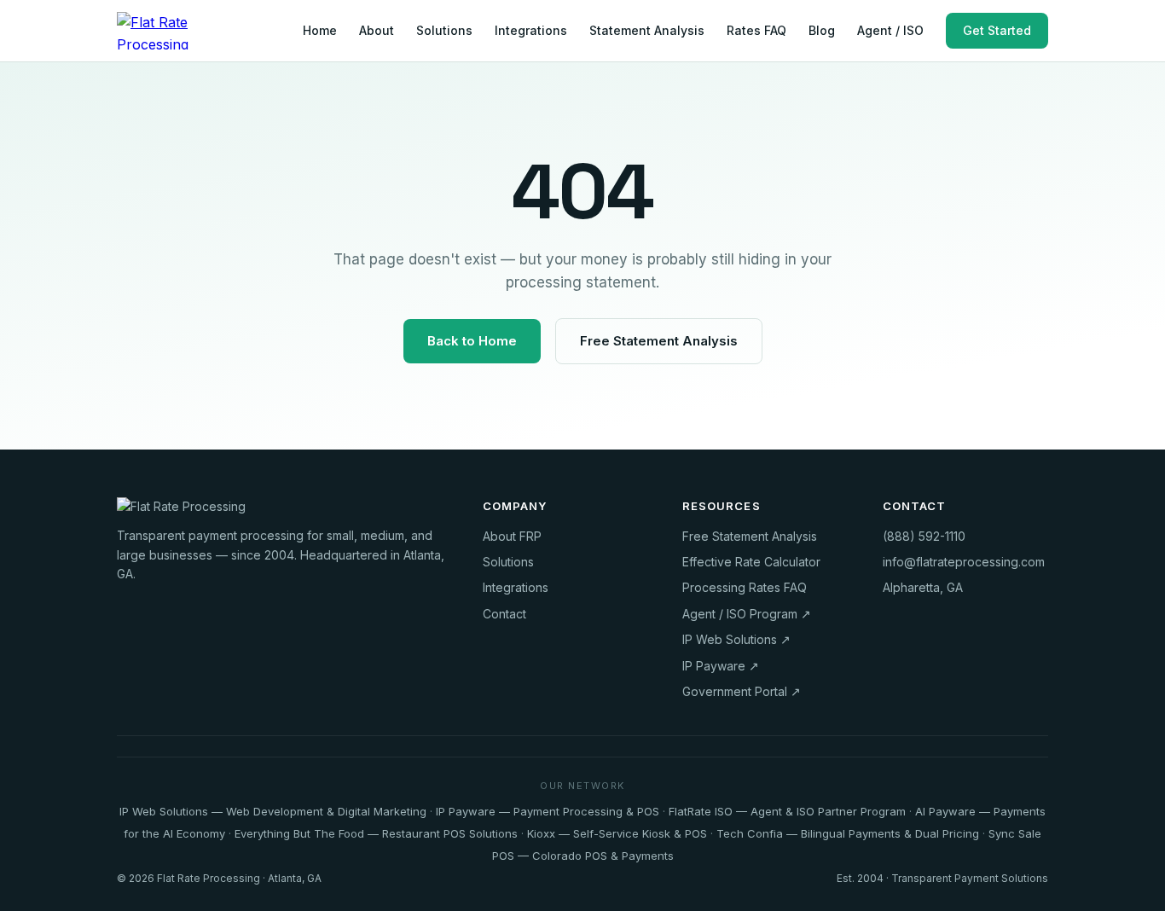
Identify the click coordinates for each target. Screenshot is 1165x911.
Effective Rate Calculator (751, 561)
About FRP (512, 536)
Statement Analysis (646, 30)
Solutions (444, 30)
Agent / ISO (890, 30)
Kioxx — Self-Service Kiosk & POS (617, 833)
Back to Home (472, 341)
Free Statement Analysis (659, 341)
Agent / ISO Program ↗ (746, 613)
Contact (504, 613)
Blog (822, 30)
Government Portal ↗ (741, 691)
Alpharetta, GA (923, 587)
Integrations (531, 30)
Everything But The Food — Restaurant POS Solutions (376, 833)
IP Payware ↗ (720, 666)
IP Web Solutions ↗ (736, 639)
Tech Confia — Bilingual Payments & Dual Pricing (847, 833)
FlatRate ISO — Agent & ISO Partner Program (787, 811)
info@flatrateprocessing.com (964, 561)
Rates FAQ (756, 30)
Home (320, 30)
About (376, 30)
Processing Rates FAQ (744, 587)
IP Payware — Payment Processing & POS (547, 811)
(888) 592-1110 (924, 536)
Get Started (997, 30)
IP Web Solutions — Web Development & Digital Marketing (272, 811)
